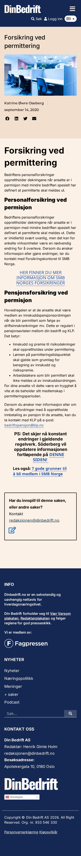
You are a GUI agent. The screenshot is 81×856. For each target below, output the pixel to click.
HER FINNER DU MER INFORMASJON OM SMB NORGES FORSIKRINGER (40, 277)
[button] (72, 8)
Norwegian (16, 797)
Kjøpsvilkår (48, 832)
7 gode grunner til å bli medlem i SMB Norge (40, 471)
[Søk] (70, 713)
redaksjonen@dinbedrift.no (34, 520)
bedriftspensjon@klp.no (24, 425)
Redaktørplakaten (35, 618)
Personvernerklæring (21, 832)
